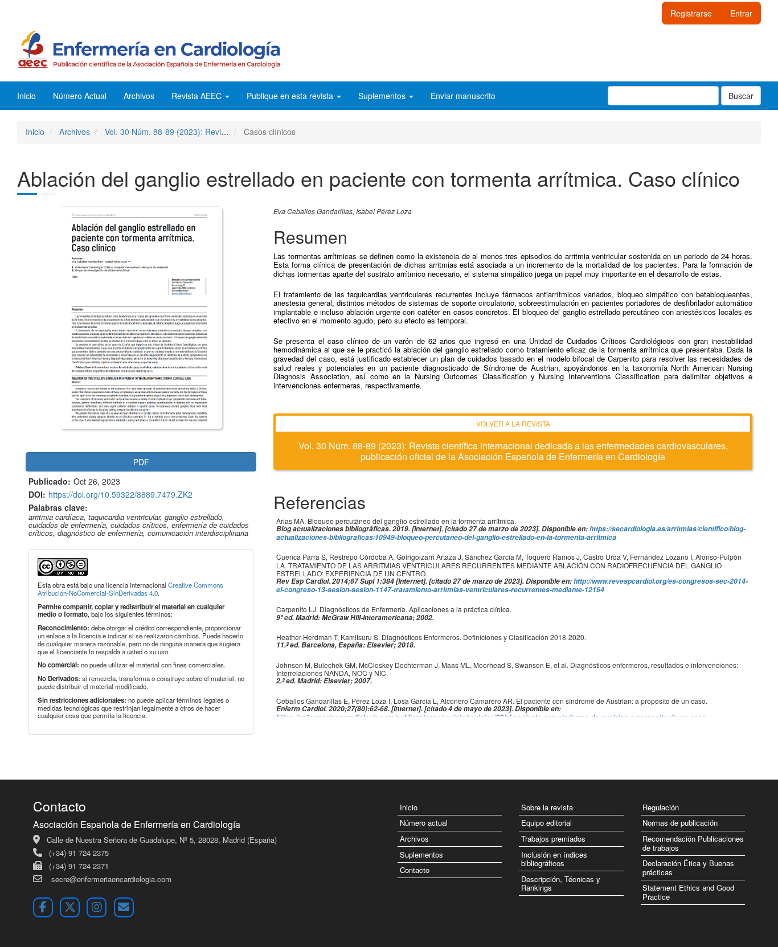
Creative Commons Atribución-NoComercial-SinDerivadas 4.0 (130, 588)
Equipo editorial (546, 822)
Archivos (139, 95)
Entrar (741, 13)
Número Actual (80, 95)
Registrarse (691, 13)
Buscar (741, 95)
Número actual (424, 822)
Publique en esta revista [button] (291, 95)
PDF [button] (141, 462)
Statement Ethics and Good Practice (688, 892)
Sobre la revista (547, 807)
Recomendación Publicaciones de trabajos (693, 843)
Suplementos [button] (383, 95)
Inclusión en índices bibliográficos (554, 859)
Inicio (26, 95)
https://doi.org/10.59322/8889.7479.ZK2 (120, 494)
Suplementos (421, 854)
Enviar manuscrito (463, 95)
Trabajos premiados (553, 838)
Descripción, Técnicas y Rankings (560, 883)
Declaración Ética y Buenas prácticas (688, 868)
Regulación (660, 807)
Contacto (414, 869)
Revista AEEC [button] (197, 95)
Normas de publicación (680, 822)
